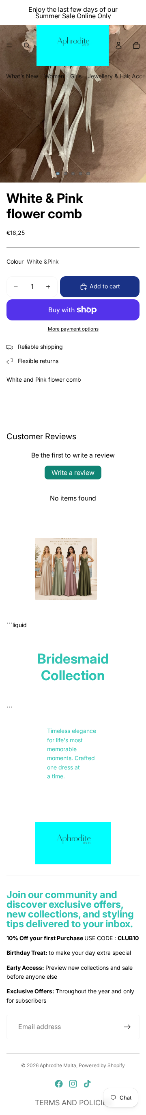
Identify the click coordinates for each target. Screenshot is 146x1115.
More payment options (73, 329)
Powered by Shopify (102, 1065)
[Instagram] (73, 1084)
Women (54, 76)
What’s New (22, 76)
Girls (76, 76)
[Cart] (136, 45)
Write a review (73, 472)
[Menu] (9, 45)
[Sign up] (127, 1027)
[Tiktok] (87, 1084)
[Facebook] (59, 1084)
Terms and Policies (73, 1102)
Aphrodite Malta (58, 1065)
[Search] (27, 45)
